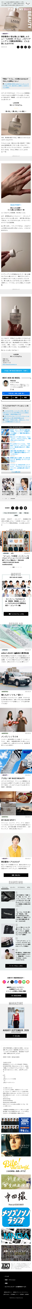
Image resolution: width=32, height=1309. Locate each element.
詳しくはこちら (28, 4)
